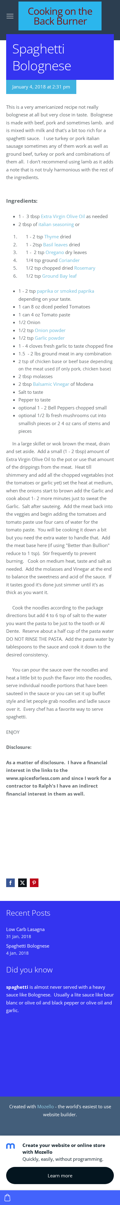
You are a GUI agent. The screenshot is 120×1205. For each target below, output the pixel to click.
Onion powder (50, 330)
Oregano (55, 252)
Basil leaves (55, 244)
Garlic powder (50, 338)
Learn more (60, 1175)
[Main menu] (10, 16)
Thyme (51, 236)
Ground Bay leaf (59, 276)
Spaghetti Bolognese (27, 946)
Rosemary (84, 268)
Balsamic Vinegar (51, 384)
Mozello (45, 1106)
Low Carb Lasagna (25, 929)
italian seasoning (56, 224)
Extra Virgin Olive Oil (63, 216)
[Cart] (7, 1197)
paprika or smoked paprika (65, 291)
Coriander (69, 260)
